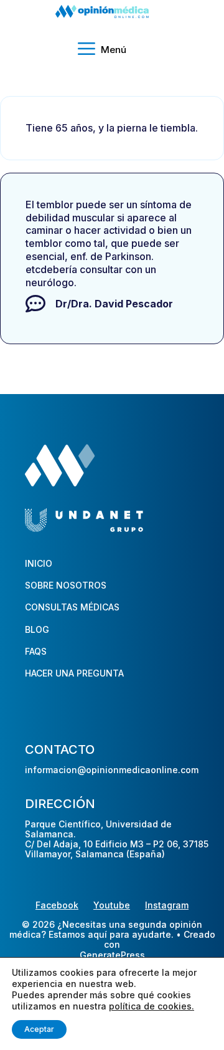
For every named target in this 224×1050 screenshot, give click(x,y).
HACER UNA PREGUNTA (74, 673)
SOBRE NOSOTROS (65, 585)
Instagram (167, 905)
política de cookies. (151, 1006)
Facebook (56, 905)
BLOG (37, 629)
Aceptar (39, 1029)
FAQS (36, 651)
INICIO (38, 563)
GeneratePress (112, 955)
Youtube (111, 905)
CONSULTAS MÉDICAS (72, 607)
